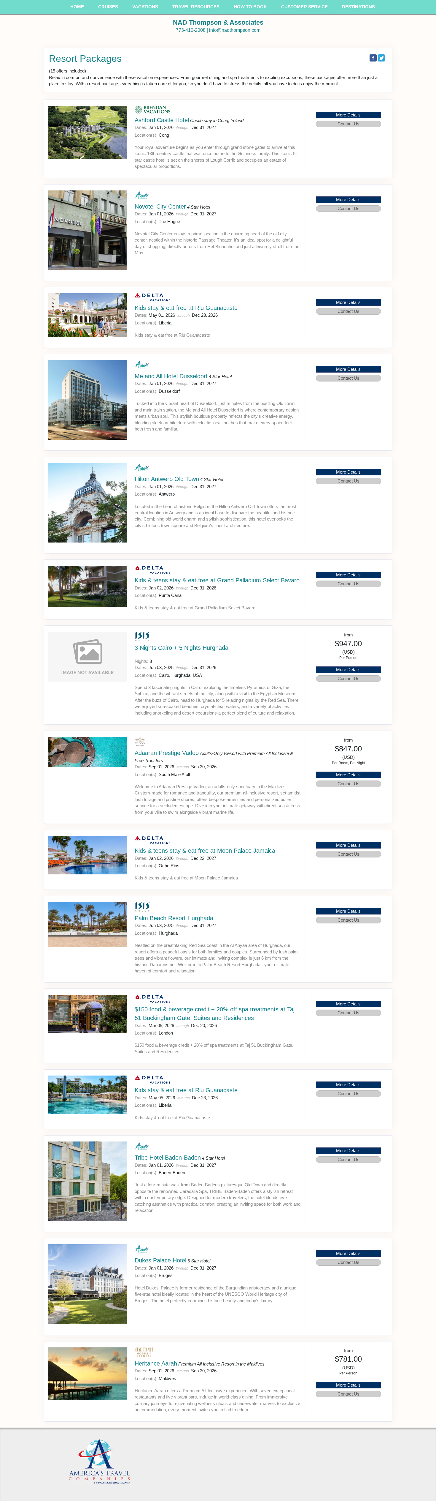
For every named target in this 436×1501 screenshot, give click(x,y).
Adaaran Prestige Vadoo (167, 753)
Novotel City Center (160, 206)
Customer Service (304, 6)
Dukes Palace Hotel (160, 1260)
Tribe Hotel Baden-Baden (168, 1157)
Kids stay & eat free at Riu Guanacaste (186, 308)
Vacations (145, 6)
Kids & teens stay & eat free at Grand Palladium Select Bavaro (217, 580)
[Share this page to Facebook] (373, 58)
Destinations (358, 6)
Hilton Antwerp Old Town (167, 479)
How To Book (250, 6)
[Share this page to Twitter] (381, 58)
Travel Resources (195, 6)
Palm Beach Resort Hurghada (174, 918)
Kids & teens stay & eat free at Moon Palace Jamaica (205, 850)
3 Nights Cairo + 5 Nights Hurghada (181, 647)
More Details (348, 114)
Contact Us (348, 123)
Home (77, 6)
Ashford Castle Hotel (162, 120)
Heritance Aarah (156, 1363)
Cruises (108, 6)
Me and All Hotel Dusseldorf (171, 376)
